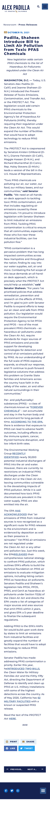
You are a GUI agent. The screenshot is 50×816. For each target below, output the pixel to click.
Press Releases (28, 24)
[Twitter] (12, 791)
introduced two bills (23, 668)
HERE (12, 718)
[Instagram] (18, 791)
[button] (38, 6)
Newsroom (9, 24)
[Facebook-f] (6, 791)
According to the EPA (27, 421)
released (20, 554)
